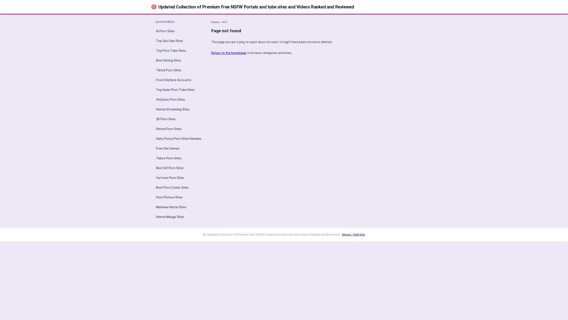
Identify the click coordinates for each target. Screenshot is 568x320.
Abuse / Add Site (353, 234)
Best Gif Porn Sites (170, 168)
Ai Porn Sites (165, 31)
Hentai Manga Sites (170, 217)
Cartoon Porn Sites (170, 178)
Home (215, 22)
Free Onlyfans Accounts (173, 80)
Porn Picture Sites (169, 197)
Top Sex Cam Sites (169, 41)
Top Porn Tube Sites (171, 50)
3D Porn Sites (166, 119)
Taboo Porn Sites (168, 158)
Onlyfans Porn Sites (170, 99)
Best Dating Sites (168, 60)
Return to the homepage (228, 53)
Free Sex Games (167, 148)
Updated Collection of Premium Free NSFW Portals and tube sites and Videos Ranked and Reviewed (252, 7)
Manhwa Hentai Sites (171, 207)
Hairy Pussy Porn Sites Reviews (178, 138)
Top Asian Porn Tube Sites (175, 90)
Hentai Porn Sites (168, 129)
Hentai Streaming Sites (172, 109)
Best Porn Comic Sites (172, 187)
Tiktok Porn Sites (168, 70)
